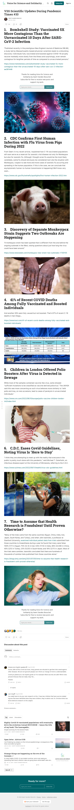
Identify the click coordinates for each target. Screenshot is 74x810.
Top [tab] (6, 717)
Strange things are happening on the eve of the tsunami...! (24, 754)
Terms (44, 797)
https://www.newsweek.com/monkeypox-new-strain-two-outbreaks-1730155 (35, 253)
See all (8, 770)
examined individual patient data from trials (38, 540)
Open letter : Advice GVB (14, 739)
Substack (28, 806)
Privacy (39, 797)
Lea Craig (11, 694)
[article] (37, 728)
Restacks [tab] (16, 650)
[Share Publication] (52, 3)
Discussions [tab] (18, 717)
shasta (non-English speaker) (17, 667)
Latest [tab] (11, 717)
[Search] (48, 3)
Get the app (46, 801)
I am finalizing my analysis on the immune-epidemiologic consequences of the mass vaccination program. (28, 743)
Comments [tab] (8, 650)
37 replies (13, 687)
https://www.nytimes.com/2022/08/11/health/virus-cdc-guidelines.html (33, 468)
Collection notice (52, 797)
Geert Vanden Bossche (14, 18)
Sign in (68, 3)
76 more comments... (10, 708)
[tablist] (12, 650)
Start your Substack (32, 801)
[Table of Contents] (2, 405)
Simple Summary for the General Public (16, 730)
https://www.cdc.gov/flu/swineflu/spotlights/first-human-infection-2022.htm (35, 176)
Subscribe (59, 3)
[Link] (1, 35)
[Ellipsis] (69, 667)
